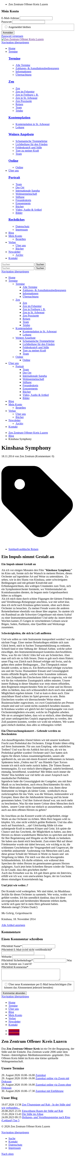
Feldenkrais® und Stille (29, 147)
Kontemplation (19, 117)
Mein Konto (15, 404)
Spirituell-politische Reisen (23, 549)
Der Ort (20, 187)
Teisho (19, 110)
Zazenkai (41, 1075)
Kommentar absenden (14, 993)
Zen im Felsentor (25, 91)
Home (11, 277)
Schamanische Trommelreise (31, 141)
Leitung (20, 127)
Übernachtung (23, 74)
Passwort (6, 21)
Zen (11, 81)
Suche (11, 1138)
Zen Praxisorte (24, 101)
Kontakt (12, 426)
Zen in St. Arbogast (26, 97)
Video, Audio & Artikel (29, 209)
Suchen (40, 264)
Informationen (23, 71)
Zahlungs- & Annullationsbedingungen (37, 68)
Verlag (12, 410)
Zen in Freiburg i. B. (27, 94)
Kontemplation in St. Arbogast (32, 124)
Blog (11, 401)
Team (19, 107)
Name (11, 946)
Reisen (19, 104)
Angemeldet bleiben (19, 27)
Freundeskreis (23, 200)
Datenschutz (22, 226)
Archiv (19, 423)
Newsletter (14, 420)
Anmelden (8, 32)
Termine (14, 58)
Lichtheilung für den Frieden (32, 144)
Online (13, 161)
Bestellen (21, 407)
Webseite (6, 956)
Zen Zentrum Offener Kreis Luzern (28, 432)
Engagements (23, 203)
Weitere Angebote (21, 134)
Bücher (20, 206)
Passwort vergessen (12, 36)
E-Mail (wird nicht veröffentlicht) (26, 949)
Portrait (14, 177)
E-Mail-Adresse (10, 18)
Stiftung (20, 196)
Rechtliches (16, 219)
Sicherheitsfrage (17, 960)
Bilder (19, 212)
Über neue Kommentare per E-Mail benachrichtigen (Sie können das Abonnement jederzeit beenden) (38, 986)
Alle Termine (23, 65)
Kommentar (14, 967)
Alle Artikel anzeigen (13, 925)
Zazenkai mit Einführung (49, 1090)
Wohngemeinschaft (26, 193)
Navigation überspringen (15, 42)
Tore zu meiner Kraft (27, 150)
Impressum (22, 229)
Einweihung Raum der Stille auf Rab (42, 1110)
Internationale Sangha (28, 190)
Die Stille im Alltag (32, 1114)
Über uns (13, 363)
